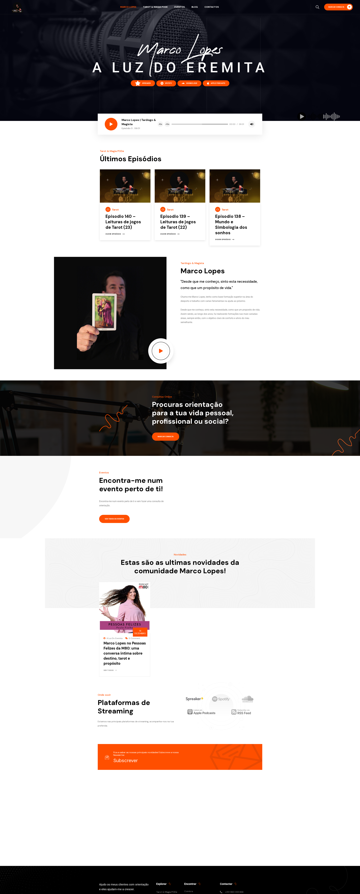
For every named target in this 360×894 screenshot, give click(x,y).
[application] (206, 124)
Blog (195, 6)
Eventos (179, 6)
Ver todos (108, 670)
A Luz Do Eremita (114, 638)
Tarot (115, 209)
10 (160, 124)
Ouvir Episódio (113, 234)
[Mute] (251, 124)
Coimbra (188, 891)
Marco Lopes (128, 6)
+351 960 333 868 (234, 891)
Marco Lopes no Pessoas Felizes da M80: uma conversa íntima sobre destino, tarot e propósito (125, 653)
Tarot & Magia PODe (155, 6)
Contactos (211, 6)
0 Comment (134, 638)
